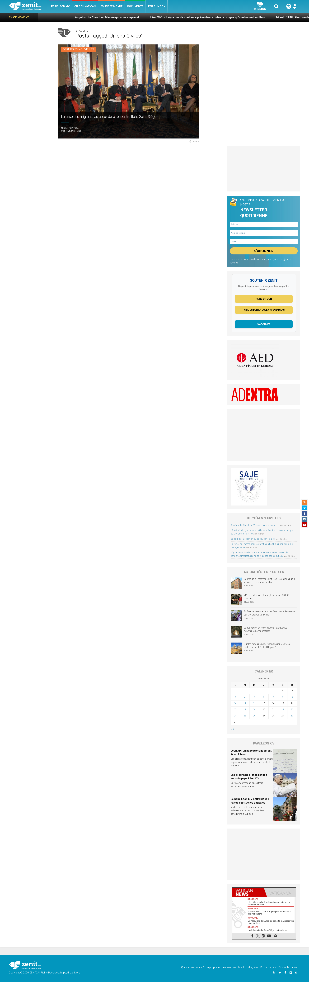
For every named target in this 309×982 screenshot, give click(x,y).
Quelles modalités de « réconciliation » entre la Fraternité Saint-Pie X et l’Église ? (267, 645)
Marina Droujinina (71, 131)
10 (235, 703)
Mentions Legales (248, 967)
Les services (229, 967)
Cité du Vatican (85, 6)
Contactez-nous (288, 967)
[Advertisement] (263, 168)
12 (254, 703)
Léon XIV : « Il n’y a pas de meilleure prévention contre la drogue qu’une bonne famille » (164, 17)
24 (235, 715)
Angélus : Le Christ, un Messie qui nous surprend (64, 17)
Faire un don (156, 6)
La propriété (213, 967)
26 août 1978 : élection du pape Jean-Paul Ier (262, 17)
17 (235, 709)
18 (244, 709)
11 (244, 703)
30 (292, 715)
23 (292, 709)
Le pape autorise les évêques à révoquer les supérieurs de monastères (265, 629)
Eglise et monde (111, 6)
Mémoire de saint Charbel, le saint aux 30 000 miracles (266, 597)
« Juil (233, 729)
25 (244, 715)
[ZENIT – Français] (29, 6)
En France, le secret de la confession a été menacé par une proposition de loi (269, 613)
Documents (135, 6)
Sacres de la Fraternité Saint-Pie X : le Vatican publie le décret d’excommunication (269, 580)
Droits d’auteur (268, 967)
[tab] (248, 892)
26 (254, 715)
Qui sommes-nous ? (192, 967)
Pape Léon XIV (60, 6)
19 (254, 709)
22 (282, 709)
